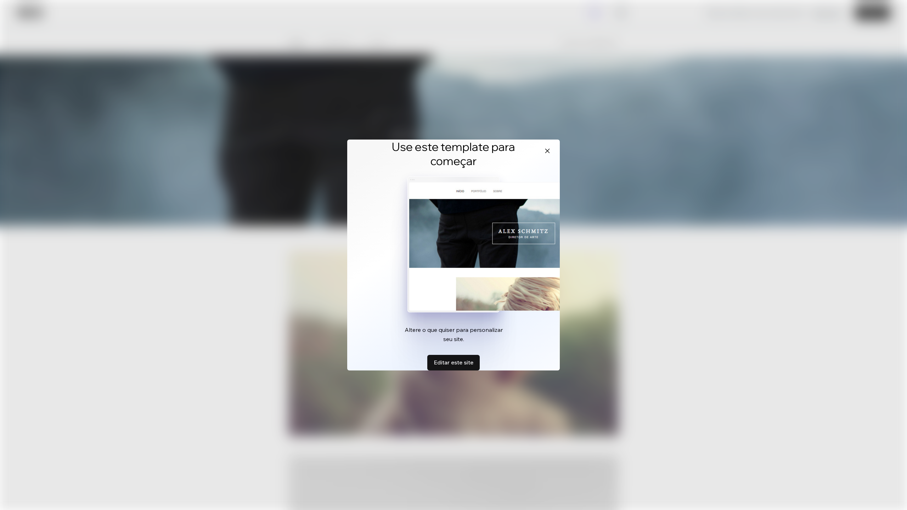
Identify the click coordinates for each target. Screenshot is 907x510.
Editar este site (453, 362)
